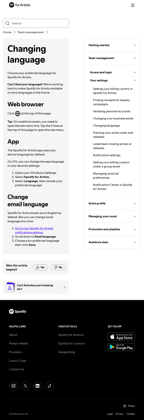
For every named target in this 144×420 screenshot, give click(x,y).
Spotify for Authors (71, 335)
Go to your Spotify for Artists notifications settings (34, 230)
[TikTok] (49, 385)
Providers (15, 352)
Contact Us (16, 369)
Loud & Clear (17, 360)
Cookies (131, 414)
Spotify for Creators (71, 343)
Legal (110, 414)
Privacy (120, 414)
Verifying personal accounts (111, 111)
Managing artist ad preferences (106, 175)
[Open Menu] (132, 5)
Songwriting (66, 352)
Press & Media (18, 343)
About (13, 335)
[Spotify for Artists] (19, 5)
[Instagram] (13, 385)
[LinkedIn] (37, 385)
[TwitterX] (25, 385)
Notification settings (106, 155)
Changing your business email (113, 118)
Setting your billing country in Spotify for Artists (113, 91)
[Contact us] (63, 287)
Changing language (106, 125)
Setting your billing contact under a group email (111, 164)
